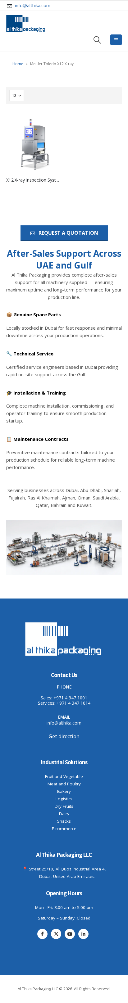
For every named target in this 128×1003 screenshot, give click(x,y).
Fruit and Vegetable (64, 776)
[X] (56, 934)
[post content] (32, 143)
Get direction (64, 736)
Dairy (64, 813)
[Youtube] (70, 934)
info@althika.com (64, 723)
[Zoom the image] (64, 623)
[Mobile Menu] (116, 39)
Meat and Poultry (64, 784)
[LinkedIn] (83, 934)
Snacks (64, 821)
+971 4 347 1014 (73, 703)
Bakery (64, 791)
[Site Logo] (25, 23)
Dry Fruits (64, 806)
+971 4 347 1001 (70, 698)
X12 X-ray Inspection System (34, 180)
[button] (97, 40)
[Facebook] (42, 934)
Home (17, 63)
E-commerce (64, 828)
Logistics (64, 799)
